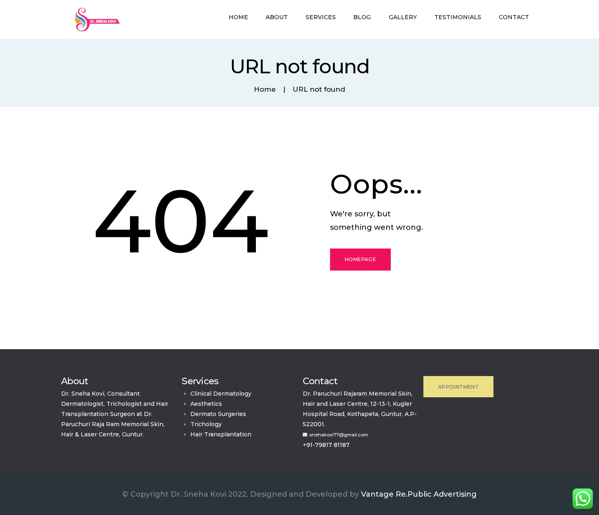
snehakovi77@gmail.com (338, 435)
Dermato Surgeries (218, 414)
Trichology (206, 424)
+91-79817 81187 (326, 445)
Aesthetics (206, 403)
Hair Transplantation (220, 434)
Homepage (360, 259)
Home (265, 89)
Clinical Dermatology (220, 393)
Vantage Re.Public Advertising (419, 494)
